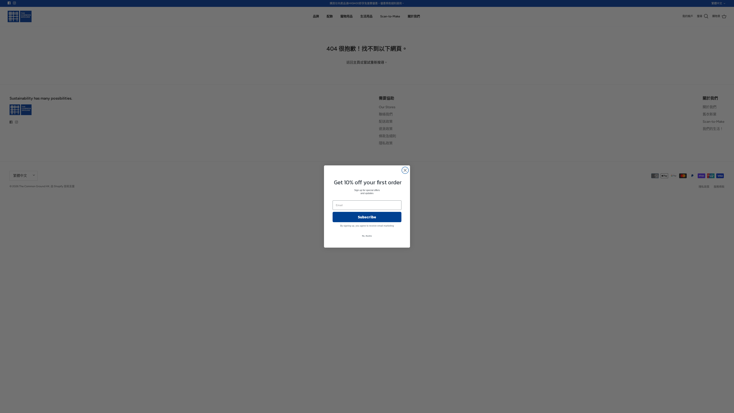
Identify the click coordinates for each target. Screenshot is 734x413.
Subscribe (367, 217)
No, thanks (367, 236)
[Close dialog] (405, 170)
